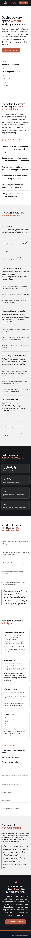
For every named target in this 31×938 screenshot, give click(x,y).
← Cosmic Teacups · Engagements (14, 11)
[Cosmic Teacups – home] (10, 2)
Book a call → (23, 2)
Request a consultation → (11, 50)
